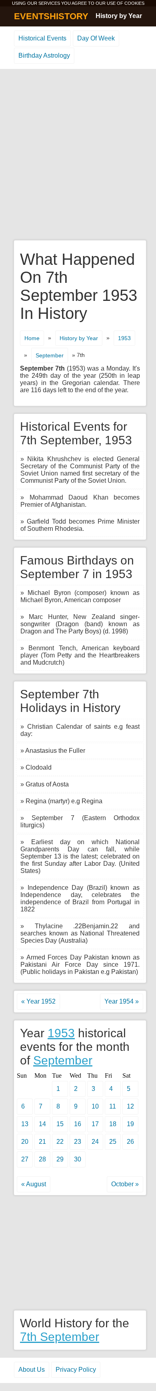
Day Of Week (96, 38)
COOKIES (134, 3)
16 (77, 1124)
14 (42, 1124)
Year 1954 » (121, 1001)
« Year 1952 (38, 1001)
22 (60, 1141)
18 (112, 1124)
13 (24, 1124)
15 (60, 1124)
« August (33, 1184)
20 (24, 1141)
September (50, 355)
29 (60, 1159)
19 (130, 1124)
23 (77, 1141)
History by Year (119, 15)
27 (24, 1159)
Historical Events (42, 38)
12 (130, 1106)
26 (130, 1141)
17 (95, 1124)
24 (95, 1141)
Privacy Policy (76, 1369)
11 (112, 1106)
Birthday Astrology (44, 55)
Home (32, 338)
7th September (59, 1336)
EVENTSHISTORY (51, 16)
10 (95, 1106)
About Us (31, 1369)
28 (42, 1159)
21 (42, 1141)
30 (77, 1159)
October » (125, 1184)
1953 (124, 338)
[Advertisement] (78, 155)
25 (112, 1141)
